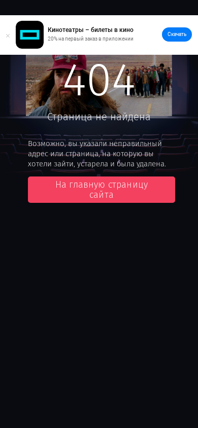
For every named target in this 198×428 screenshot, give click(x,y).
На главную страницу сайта (101, 189)
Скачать (177, 34)
